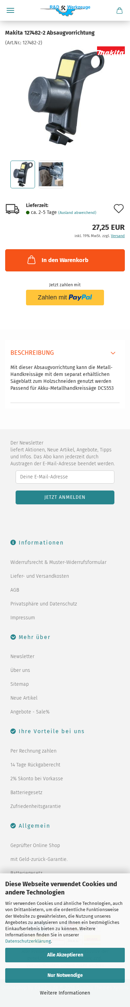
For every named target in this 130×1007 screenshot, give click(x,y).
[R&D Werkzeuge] (65, 10)
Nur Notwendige (65, 975)
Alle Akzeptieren (65, 955)
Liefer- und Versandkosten (39, 576)
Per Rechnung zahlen (33, 751)
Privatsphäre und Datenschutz (43, 604)
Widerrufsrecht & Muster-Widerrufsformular (58, 562)
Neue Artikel (23, 698)
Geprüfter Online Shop (35, 845)
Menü (10, 10)
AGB (14, 590)
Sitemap (19, 684)
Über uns (20, 670)
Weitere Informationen (65, 993)
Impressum (22, 618)
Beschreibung (32, 353)
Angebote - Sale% (30, 712)
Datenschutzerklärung (28, 941)
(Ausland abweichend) (77, 212)
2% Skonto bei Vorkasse (36, 779)
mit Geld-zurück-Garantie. (39, 859)
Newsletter (22, 656)
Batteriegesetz (26, 792)
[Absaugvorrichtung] (65, 98)
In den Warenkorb (65, 260)
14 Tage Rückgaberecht (35, 765)
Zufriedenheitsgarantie (35, 806)
